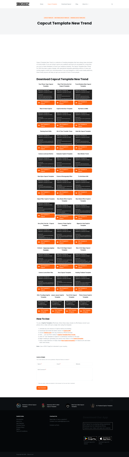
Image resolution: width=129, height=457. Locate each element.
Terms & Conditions (21, 431)
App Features (20, 423)
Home (41, 4)
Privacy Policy (20, 427)
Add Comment (42, 369)
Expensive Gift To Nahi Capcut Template (53, 405)
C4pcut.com (30, 454)
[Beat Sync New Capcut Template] (68, 405)
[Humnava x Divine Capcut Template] (18, 405)
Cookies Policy (20, 425)
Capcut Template (52, 4)
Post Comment (42, 388)
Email (58, 364)
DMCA (18, 429)
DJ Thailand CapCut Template (104, 405)
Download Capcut (66, 4)
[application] (46, 95)
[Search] (112, 4)
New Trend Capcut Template (62, 17)
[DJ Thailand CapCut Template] (92, 405)
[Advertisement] (64, 50)
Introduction (19, 419)
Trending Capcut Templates (78, 17)
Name (40, 364)
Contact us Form (54, 425)
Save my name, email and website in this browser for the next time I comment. (56, 383)
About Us (84, 4)
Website (78, 364)
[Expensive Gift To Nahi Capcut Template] (43, 405)
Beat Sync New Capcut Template (78, 405)
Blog (77, 4)
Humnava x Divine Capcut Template (29, 405)
